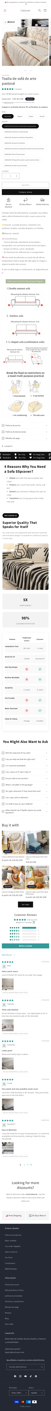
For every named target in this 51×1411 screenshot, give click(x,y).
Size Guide (9, 1324)
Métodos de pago (12, 1307)
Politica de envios (12, 1284)
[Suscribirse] (41, 1367)
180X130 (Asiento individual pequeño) (21, 126)
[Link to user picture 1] (8, 984)
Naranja (9, 117)
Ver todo (25, 904)
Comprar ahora (25, 192)
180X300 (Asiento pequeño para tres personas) (25, 149)
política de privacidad (13, 1296)
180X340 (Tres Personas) (15, 155)
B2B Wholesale (11, 1269)
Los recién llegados (12, 1246)
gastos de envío (8, 102)
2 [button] (24, 1165)
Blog (7, 1318)
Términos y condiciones (14, 1301)
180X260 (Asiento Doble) (16, 143)
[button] (5, 10)
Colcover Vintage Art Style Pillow (13, 892)
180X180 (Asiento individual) (17, 132)
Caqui (32, 117)
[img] (7, 962)
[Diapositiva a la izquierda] (20, 70)
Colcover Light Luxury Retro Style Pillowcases (37, 893)
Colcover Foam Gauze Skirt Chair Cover (37, 858)
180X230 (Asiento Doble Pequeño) (20, 138)
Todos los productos (13, 1235)
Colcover (28, 1406)
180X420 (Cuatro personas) (17, 166)
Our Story (9, 1257)
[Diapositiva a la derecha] (31, 70)
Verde (43, 117)
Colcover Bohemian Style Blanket (13, 857)
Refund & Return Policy (14, 1290)
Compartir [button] (8, 446)
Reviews (8, 1313)
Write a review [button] (25, 946)
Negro (21, 117)
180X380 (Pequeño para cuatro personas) (23, 160)
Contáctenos (10, 1263)
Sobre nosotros (11, 1252)
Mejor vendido (10, 1240)
